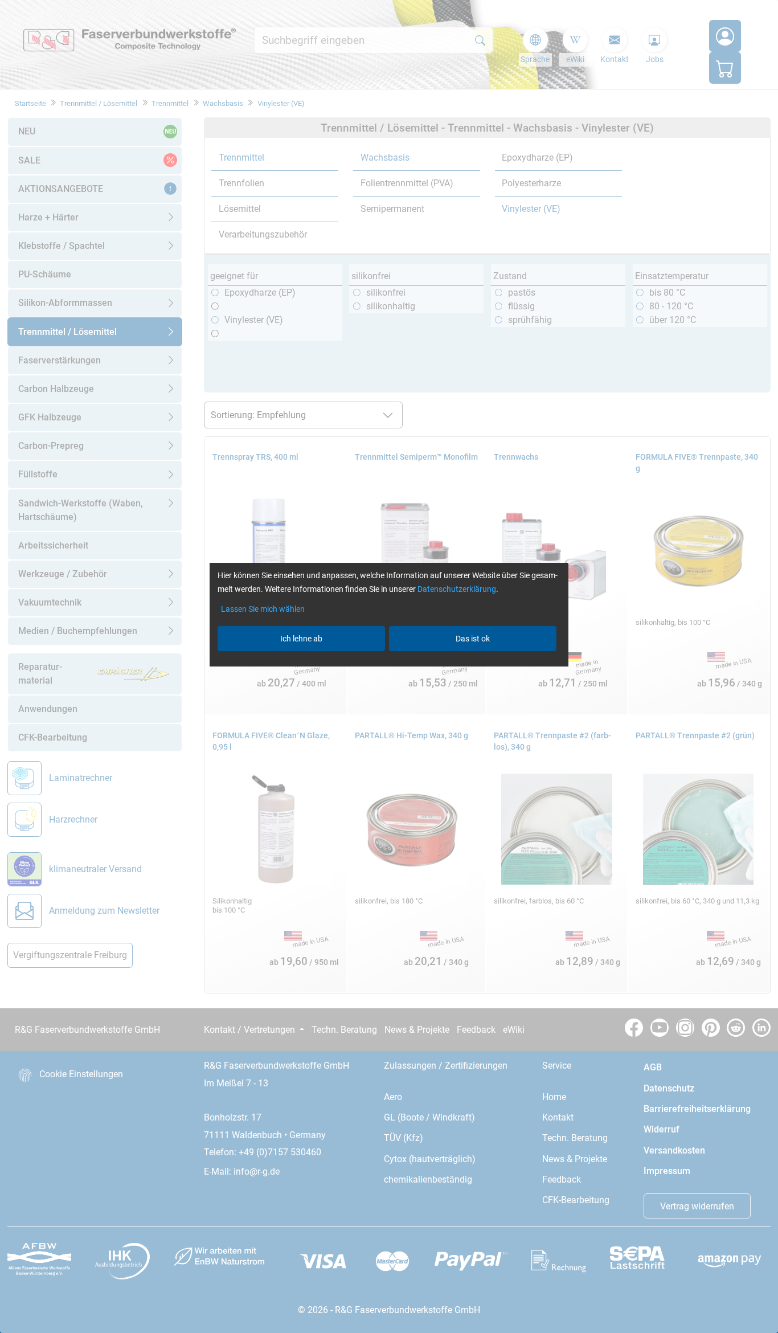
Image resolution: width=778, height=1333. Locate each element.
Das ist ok (473, 638)
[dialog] (389, 666)
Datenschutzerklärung (456, 589)
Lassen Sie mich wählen (263, 609)
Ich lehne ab (301, 638)
